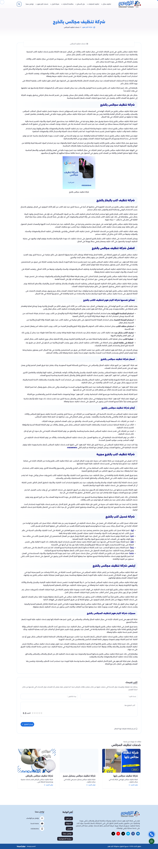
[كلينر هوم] (130, 814)
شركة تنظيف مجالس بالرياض (39, 776)
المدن (69, 829)
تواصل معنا (67, 834)
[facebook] (133, 833)
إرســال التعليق (28, 724)
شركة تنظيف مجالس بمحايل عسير (79, 776)
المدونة (68, 823)
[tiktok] (123, 833)
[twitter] (128, 833)
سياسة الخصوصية (65, 839)
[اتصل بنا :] (151, 834)
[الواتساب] (151, 841)
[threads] (113, 833)
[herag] (138, 833)
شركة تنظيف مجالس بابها (125, 776)
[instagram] (118, 833)
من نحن (68, 818)
